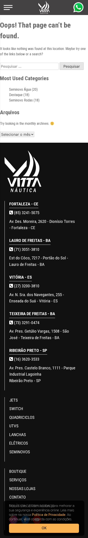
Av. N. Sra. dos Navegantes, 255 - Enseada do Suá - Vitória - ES (36, 298)
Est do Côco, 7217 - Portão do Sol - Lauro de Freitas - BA (38, 261)
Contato (17, 497)
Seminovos (19, 451)
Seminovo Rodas (21, 100)
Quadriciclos (22, 417)
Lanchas (17, 434)
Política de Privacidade (48, 515)
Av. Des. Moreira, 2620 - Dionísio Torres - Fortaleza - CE (42, 224)
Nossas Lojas (22, 488)
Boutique (17, 471)
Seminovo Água (20, 89)
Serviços (17, 479)
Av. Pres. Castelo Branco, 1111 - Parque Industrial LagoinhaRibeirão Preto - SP (42, 374)
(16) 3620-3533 (26, 359)
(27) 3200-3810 (26, 285)
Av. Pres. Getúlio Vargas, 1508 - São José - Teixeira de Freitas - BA (39, 334)
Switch (16, 408)
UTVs (14, 425)
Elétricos (18, 443)
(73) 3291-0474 (26, 322)
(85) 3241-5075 (26, 212)
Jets (13, 400)
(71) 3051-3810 (26, 249)
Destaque (16, 95)
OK (44, 528)
